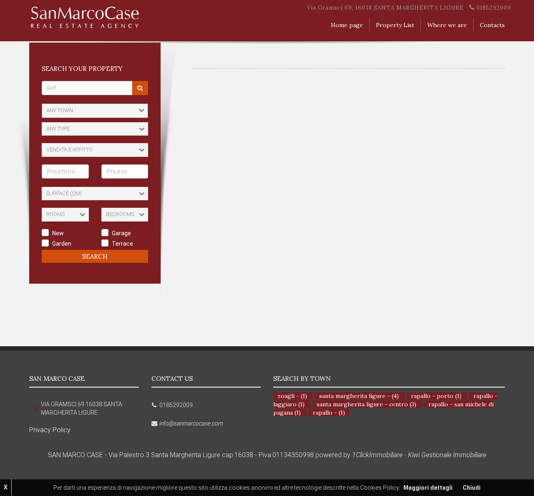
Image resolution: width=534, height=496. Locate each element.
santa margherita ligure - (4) (359, 396)
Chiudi (472, 487)
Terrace (122, 243)
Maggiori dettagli (428, 487)
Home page (347, 25)
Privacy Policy (50, 430)
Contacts (492, 25)
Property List (395, 25)
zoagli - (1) (292, 396)
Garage (121, 233)
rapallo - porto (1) (436, 396)
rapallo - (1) (329, 412)
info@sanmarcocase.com (191, 423)
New (58, 233)
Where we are (447, 25)
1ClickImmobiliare (377, 455)
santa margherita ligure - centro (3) (366, 404)
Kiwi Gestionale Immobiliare (447, 455)
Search (95, 256)
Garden (61, 243)
